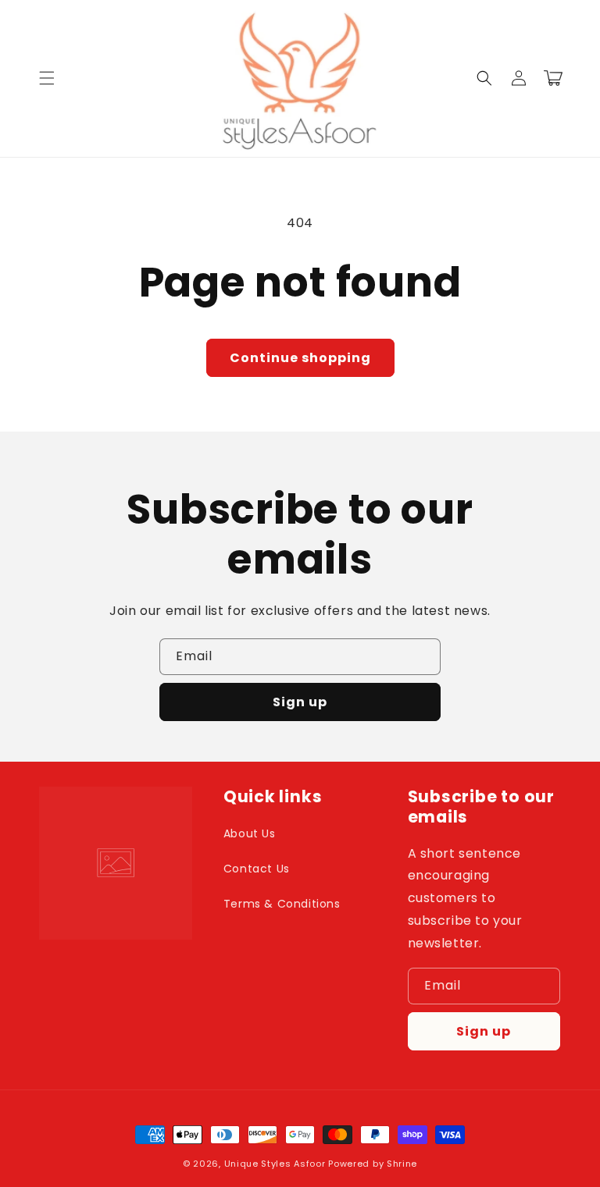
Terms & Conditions (282, 904)
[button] (47, 78)
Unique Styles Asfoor (275, 1163)
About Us (249, 833)
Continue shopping (300, 358)
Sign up (300, 702)
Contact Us (256, 868)
